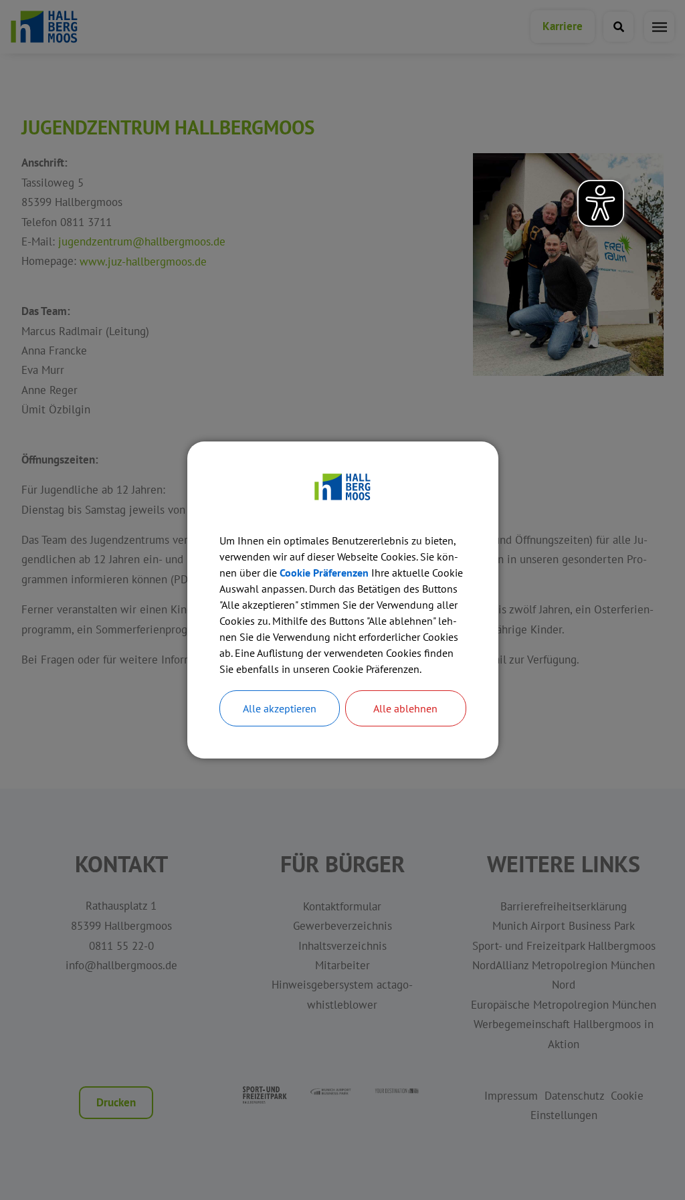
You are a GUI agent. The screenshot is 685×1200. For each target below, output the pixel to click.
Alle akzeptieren (279, 708)
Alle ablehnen (405, 708)
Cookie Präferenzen (324, 572)
